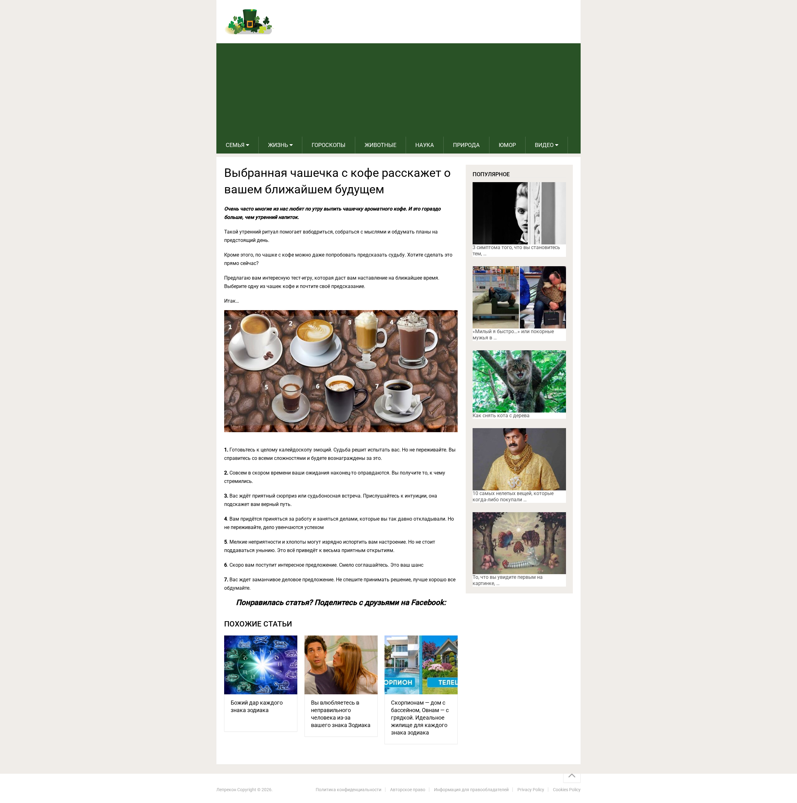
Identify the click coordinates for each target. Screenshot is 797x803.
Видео (544, 145)
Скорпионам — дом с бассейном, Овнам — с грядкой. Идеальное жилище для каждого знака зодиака (420, 717)
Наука (424, 145)
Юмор (507, 145)
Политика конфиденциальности (348, 789)
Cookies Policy (567, 789)
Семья (235, 145)
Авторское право (407, 789)
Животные (380, 145)
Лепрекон (226, 789)
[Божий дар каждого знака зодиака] (260, 664)
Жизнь (278, 145)
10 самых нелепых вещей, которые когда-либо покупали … (513, 496)
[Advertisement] (398, 90)
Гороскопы (329, 145)
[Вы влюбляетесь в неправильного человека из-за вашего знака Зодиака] (341, 664)
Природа (466, 145)
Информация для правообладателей (471, 789)
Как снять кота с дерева (501, 415)
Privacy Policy (530, 789)
